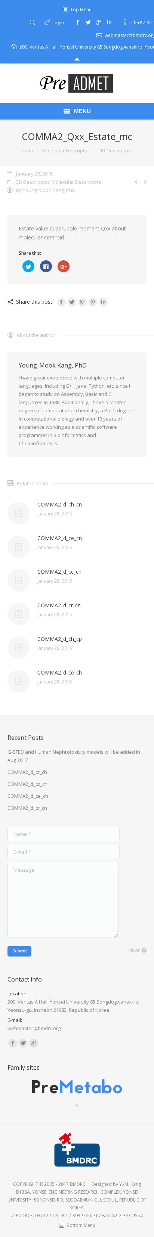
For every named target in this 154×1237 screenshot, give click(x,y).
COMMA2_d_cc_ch (27, 784)
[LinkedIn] (103, 302)
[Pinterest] (92, 302)
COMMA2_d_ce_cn (59, 538)
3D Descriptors (116, 150)
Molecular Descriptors (67, 150)
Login (58, 22)
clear (134, 950)
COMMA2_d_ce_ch (59, 672)
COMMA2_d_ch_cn (59, 504)
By (46, 190)
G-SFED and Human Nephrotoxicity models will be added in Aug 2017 (73, 755)
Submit (19, 951)
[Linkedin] (109, 22)
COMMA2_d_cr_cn (59, 605)
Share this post (34, 301)
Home (28, 150)
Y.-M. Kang (130, 1184)
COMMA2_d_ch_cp (59, 638)
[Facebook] (77, 22)
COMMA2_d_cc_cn (59, 571)
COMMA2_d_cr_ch (27, 772)
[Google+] (98, 22)
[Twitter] (88, 22)
